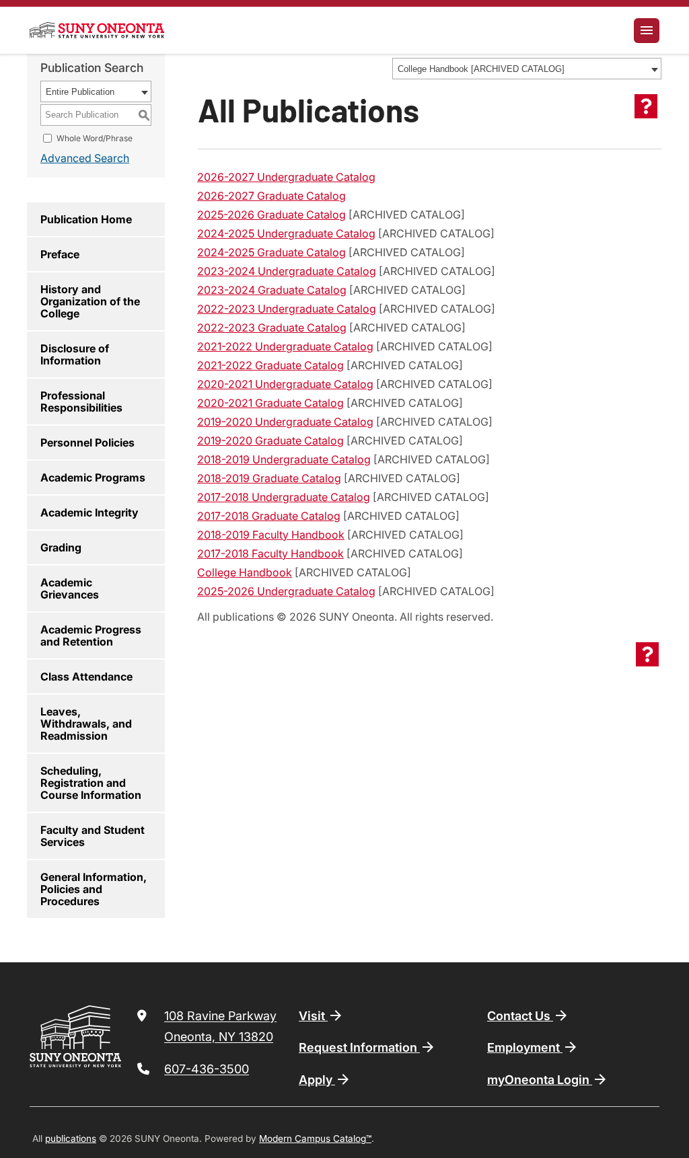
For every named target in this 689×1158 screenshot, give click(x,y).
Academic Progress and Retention (90, 635)
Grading (60, 547)
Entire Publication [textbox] (80, 92)
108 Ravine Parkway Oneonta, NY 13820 (220, 1026)
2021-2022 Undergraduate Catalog (285, 346)
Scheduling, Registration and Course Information (90, 783)
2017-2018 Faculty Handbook (270, 553)
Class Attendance (86, 676)
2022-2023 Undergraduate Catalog (286, 308)
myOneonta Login (539, 1080)
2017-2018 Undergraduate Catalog (283, 497)
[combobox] (526, 68)
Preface (59, 254)
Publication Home (86, 219)
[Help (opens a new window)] (645, 106)
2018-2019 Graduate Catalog (269, 478)
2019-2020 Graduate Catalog (270, 440)
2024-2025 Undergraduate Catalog (286, 233)
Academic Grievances (69, 588)
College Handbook (244, 572)
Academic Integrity (89, 512)
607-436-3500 (206, 1069)
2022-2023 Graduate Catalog (272, 327)
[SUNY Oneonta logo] (97, 30)
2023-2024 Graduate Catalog (272, 290)
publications (70, 1138)
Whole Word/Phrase (95, 138)
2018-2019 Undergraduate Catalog (284, 459)
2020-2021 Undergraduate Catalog (285, 384)
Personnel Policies (87, 442)
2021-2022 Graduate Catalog (270, 365)
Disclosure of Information (74, 354)
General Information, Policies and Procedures (93, 889)
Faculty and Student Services (92, 836)
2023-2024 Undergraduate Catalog (286, 271)
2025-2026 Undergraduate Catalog (286, 591)
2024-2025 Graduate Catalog (271, 252)
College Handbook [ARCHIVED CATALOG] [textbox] (481, 69)
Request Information (359, 1047)
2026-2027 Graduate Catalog (271, 195)
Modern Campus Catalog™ (315, 1138)
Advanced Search (84, 158)
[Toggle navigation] (646, 30)
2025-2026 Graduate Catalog (271, 214)
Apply (317, 1080)
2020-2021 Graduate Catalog (270, 403)
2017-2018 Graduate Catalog (268, 516)
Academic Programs (92, 477)
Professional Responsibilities (81, 401)
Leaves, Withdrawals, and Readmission (86, 723)
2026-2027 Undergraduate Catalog (286, 177)
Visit (313, 1016)
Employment (525, 1047)
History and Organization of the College (90, 301)
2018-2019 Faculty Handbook (270, 534)
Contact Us (520, 1016)
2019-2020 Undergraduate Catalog (285, 421)
